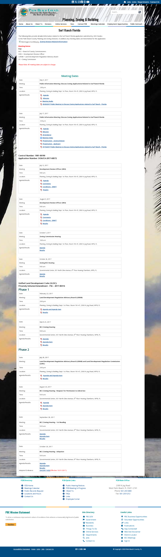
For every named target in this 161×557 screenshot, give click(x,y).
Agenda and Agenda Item (52, 309)
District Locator (130, 535)
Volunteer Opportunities (134, 519)
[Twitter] (76, 2)
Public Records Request (33, 491)
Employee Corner (72, 499)
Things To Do (91, 528)
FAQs (67, 493)
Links (134, 2)
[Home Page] (125, 2)
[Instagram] (79, 2)
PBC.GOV (89, 516)
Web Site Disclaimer (132, 531)
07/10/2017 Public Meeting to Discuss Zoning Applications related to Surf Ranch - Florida (75, 147)
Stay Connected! (130, 528)
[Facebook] (82, 2)
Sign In (127, 541)
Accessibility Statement (21, 549)
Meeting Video (47, 138)
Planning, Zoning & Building (80, 19)
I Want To (69, 491)
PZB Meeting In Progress (75, 488)
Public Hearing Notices (74, 485)
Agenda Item (48, 342)
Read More (11, 524)
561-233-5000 (126, 491)
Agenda (46, 95)
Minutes (46, 98)
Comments (47, 184)
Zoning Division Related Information (53, 41)
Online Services (92, 531)
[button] (139, 12)
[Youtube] (87, 2)
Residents (90, 522)
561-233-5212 (125, 493)
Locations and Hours (32, 493)
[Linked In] (73, 2)
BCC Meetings (129, 537)
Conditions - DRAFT (50, 187)
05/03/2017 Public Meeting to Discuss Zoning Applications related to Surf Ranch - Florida (75, 104)
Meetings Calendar (32, 488)
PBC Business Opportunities (135, 516)
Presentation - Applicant (51, 144)
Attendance (47, 135)
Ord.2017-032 (45, 470)
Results (45, 190)
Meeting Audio (47, 101)
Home (33, 549)
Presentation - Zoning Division (54, 141)
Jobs (129, 2)
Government (91, 519)
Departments (143, 2)
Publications (129, 525)
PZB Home (28, 485)
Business (89, 525)
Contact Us (154, 2)
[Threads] (85, 2)
